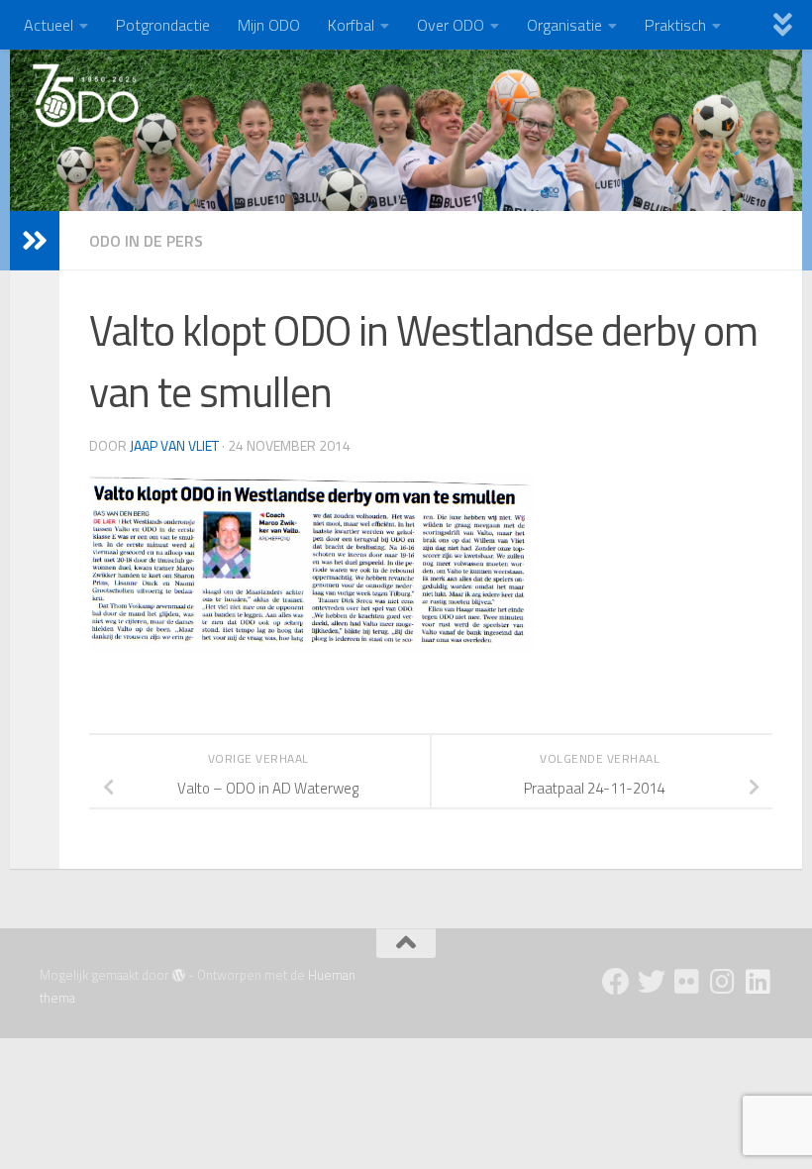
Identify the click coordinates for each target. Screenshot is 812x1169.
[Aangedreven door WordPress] (178, 975)
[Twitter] (651, 982)
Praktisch (675, 25)
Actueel (48, 25)
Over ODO (450, 25)
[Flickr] (687, 982)
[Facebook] (616, 982)
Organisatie (564, 25)
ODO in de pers (146, 241)
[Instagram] (723, 982)
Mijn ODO (269, 25)
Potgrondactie (163, 25)
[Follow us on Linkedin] (758, 982)
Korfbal (351, 25)
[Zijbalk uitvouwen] (34, 240)
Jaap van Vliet (174, 445)
